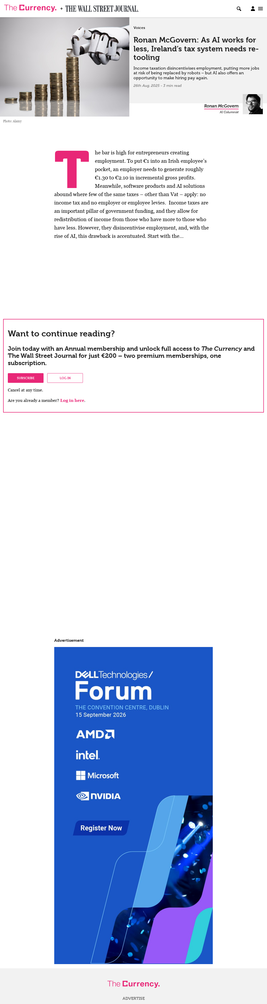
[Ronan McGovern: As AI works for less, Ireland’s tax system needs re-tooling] (64, 65)
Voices (139, 28)
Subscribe (25, 378)
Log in (65, 378)
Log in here (72, 400)
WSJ (69, 7)
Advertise (134, 998)
